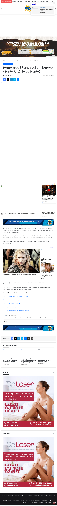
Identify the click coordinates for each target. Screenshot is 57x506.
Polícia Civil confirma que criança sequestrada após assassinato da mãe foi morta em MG (10, 361)
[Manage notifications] (54, 503)
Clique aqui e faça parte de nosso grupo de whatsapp (16, 296)
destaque (9, 60)
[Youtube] (4, 321)
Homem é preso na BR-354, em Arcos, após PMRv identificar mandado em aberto (30, 1)
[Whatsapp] (6, 321)
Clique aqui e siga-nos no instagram (12, 300)
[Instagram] (10, 321)
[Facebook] (8, 321)
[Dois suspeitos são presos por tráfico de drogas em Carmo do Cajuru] (46, 353)
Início (5, 60)
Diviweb (6, 75)
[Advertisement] (28, 25)
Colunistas (41, 502)
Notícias (36, 502)
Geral (11, 63)
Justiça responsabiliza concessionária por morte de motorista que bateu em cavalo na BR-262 (28, 361)
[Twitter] (12, 321)
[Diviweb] (28, 8)
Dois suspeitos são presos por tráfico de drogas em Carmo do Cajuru (45, 360)
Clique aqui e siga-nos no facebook (12, 303)
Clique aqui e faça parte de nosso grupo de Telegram (16, 310)
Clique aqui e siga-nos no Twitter (11, 307)
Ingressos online (47, 502)
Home (32, 502)
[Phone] (14, 321)
